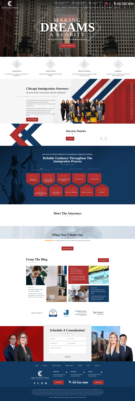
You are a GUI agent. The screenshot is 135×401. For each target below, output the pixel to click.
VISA (41, 168)
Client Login (98, 382)
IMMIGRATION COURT (93, 168)
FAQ (80, 7)
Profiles (64, 7)
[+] (43, 297)
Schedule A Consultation (67, 45)
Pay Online (109, 7)
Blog (102, 7)
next (105, 138)
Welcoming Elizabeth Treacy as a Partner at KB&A (35, 290)
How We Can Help (32, 119)
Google (46, 383)
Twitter (38, 383)
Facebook (34, 383)
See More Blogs (103, 260)
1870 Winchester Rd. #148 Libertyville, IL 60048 (81, 3)
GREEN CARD (59, 168)
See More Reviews (67, 248)
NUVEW (50, 397)
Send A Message (67, 356)
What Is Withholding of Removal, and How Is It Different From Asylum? (76, 271)
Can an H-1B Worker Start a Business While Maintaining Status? (98, 291)
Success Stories (94, 7)
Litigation (118, 71)
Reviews (85, 7)
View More (70, 138)
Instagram (42, 383)
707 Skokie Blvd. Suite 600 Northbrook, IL (64, 3)
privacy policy (82, 397)
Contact (116, 7)
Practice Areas (72, 7)
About (58, 7)
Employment (16, 71)
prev (101, 138)
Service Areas (69, 365)
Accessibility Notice (74, 397)
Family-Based (50, 71)
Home (36, 365)
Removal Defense (84, 71)
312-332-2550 (125, 4)
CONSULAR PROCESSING (76, 168)
